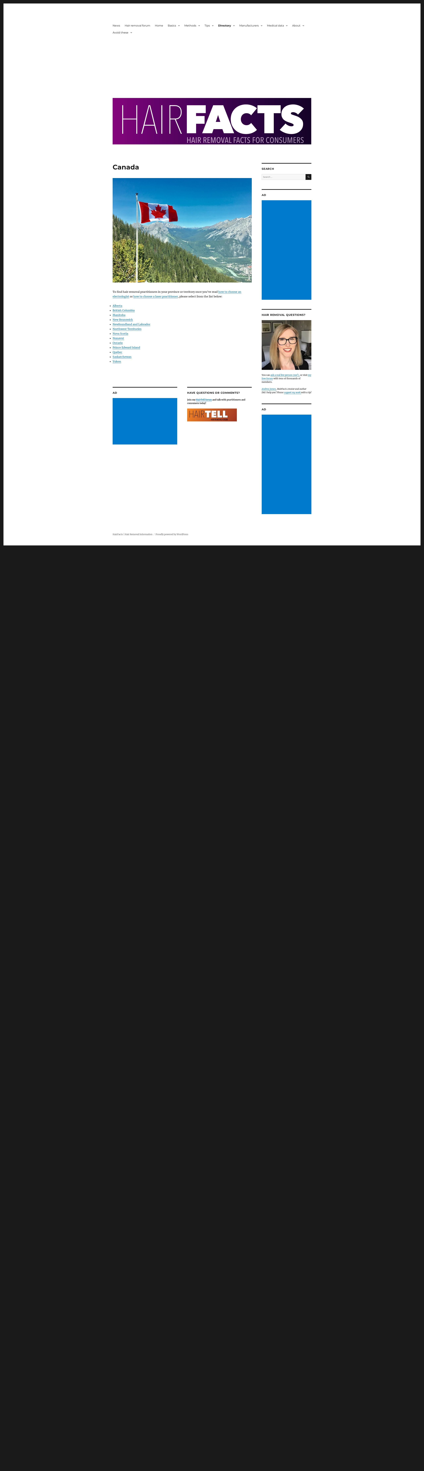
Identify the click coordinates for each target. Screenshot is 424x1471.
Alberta (117, 305)
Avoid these (120, 32)
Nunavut (118, 338)
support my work (292, 392)
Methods (190, 25)
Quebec (117, 352)
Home (159, 25)
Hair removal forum (137, 25)
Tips (207, 25)
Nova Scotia (120, 333)
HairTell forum (204, 399)
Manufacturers (249, 25)
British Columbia (124, 310)
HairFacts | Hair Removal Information (133, 534)
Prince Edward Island (126, 347)
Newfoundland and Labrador (131, 324)
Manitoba (119, 315)
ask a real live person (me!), (285, 375)
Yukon (117, 361)
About (296, 25)
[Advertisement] (212, 64)
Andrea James (269, 389)
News (116, 25)
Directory (224, 25)
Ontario (118, 342)
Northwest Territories (127, 329)
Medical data (275, 25)
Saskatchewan (122, 356)
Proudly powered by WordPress (172, 534)
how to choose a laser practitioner (155, 296)
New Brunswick (123, 319)
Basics (172, 25)
